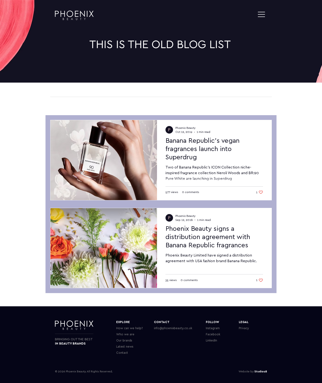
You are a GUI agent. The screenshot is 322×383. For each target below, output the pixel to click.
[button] (261, 14)
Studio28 (260, 371)
